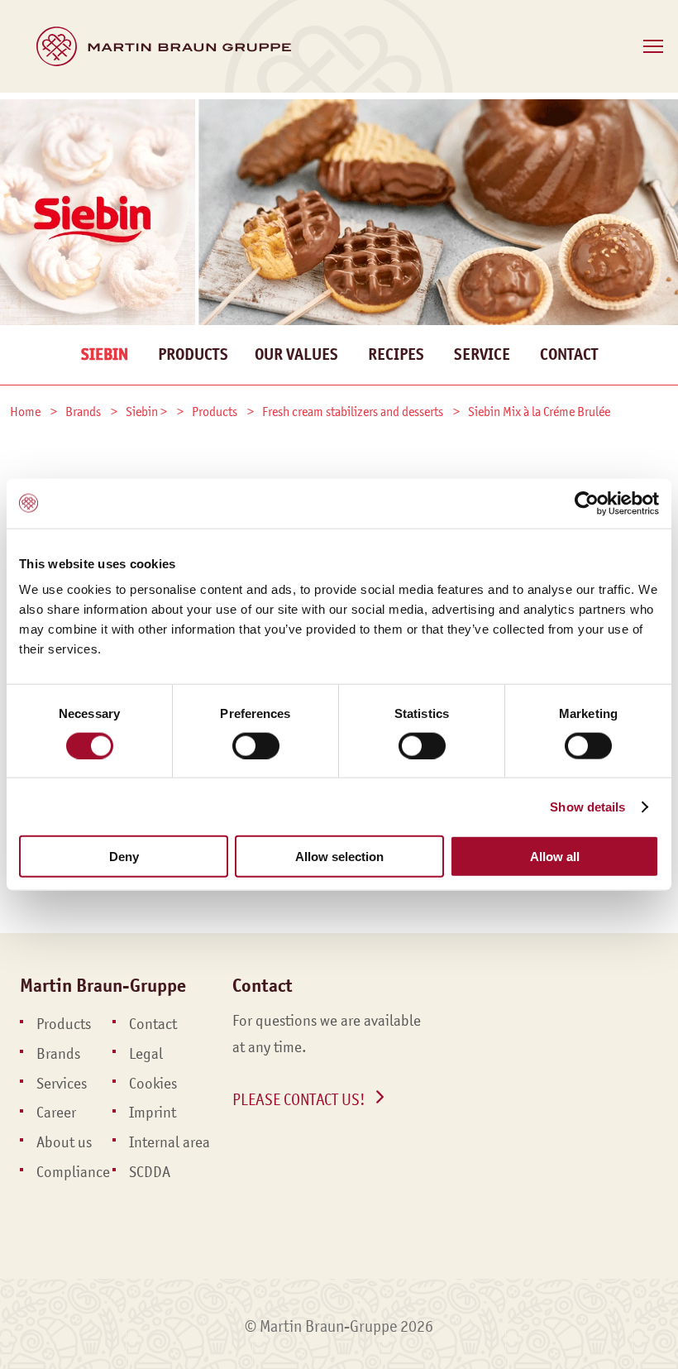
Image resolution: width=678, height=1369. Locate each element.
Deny (124, 857)
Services (61, 1084)
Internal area (169, 1142)
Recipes (396, 354)
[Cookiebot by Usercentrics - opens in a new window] (586, 503)
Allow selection (339, 857)
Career (56, 1112)
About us (64, 1142)
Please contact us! (298, 1099)
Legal (146, 1054)
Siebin (104, 354)
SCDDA (149, 1172)
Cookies (153, 1084)
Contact (569, 354)
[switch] (255, 745)
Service (482, 354)
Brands (58, 1054)
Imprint (152, 1112)
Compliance (73, 1172)
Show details (587, 806)
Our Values (296, 354)
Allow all (555, 857)
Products (193, 354)
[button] (653, 46)
